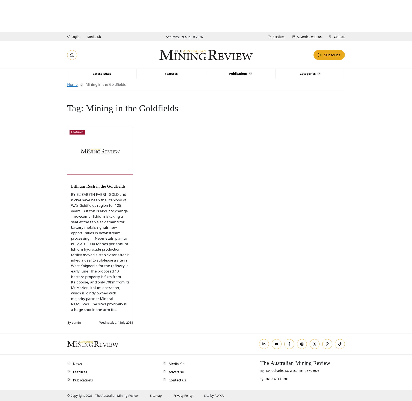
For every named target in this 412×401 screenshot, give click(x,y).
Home (72, 84)
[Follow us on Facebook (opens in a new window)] (289, 344)
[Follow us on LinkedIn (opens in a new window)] (264, 344)
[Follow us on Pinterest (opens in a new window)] (327, 344)
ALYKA (219, 395)
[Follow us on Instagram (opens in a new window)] (302, 344)
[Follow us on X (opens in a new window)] (314, 344)
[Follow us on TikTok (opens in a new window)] (340, 344)
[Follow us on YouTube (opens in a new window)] (276, 344)
